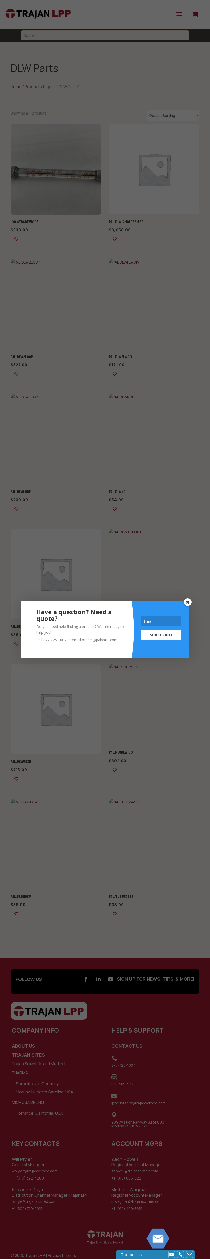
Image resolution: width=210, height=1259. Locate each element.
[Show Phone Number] (180, 1254)
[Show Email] (171, 1254)
